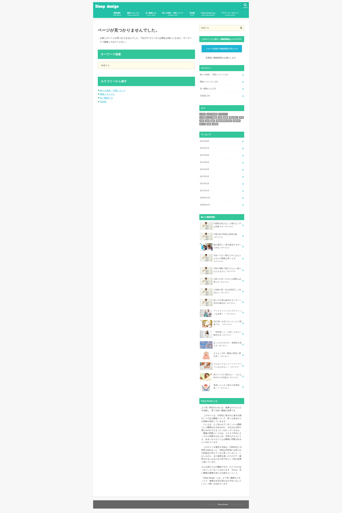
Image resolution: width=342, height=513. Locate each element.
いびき (202, 114)
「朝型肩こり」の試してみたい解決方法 (227, 333)
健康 (225, 117)
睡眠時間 (236, 121)
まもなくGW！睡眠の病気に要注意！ (227, 354)
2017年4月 (204, 169)
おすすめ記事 (212, 114)
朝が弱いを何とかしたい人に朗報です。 (227, 322)
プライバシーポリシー (230, 14)
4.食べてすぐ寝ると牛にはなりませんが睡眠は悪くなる (227, 258)
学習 (241, 117)
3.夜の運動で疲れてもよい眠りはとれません (227, 269)
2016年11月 (205, 205)
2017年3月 (204, 176)
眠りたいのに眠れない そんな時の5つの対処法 (227, 376)
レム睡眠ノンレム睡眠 (208, 117)
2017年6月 (204, 155)
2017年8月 (204, 141)
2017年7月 (204, 148)
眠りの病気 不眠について (172, 14)
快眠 (201, 121)
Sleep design (107, 6)
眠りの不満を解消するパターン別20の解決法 (227, 301)
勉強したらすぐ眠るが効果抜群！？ (226, 386)
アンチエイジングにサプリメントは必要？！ (227, 312)
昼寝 (207, 121)
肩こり (202, 124)
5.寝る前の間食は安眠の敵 (225, 235)
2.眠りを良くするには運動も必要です (227, 280)
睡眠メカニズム (133, 14)
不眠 (220, 117)
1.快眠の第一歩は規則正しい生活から (227, 291)
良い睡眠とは (151, 14)
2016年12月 (205, 198)
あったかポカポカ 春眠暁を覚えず (227, 344)
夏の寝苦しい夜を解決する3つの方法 (227, 246)
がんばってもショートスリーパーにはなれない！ (227, 365)
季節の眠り (234, 117)
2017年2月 (204, 183)
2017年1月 (204, 191)
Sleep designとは (208, 14)
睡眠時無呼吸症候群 (224, 121)
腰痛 (208, 124)
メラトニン (223, 114)
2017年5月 (204, 162)
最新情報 (117, 14)
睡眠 (212, 121)
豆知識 (192, 14)
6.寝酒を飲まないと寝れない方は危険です (227, 224)
